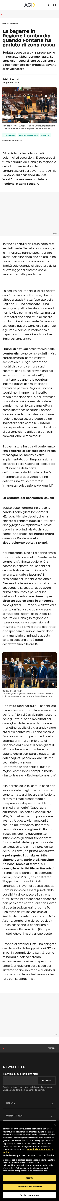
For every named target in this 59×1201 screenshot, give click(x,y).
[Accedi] (54, 4)
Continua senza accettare (29, 1186)
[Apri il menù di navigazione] (4, 4)
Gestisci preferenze (29, 1195)
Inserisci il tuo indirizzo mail (20, 1074)
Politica (14, 24)
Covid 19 (45, 135)
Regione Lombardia (28, 135)
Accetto (29, 1178)
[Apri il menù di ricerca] (47, 4)
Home (5, 24)
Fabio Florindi (11, 79)
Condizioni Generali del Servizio (30, 1090)
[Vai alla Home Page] (29, 5)
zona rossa (9, 135)
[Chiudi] (55, 1125)
